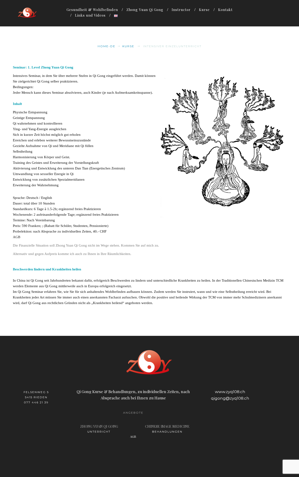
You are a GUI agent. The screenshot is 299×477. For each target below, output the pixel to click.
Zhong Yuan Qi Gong (144, 9)
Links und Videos (90, 15)
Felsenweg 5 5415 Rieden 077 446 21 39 (36, 397)
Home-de (106, 46)
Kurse (204, 9)
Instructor (181, 9)
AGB (16, 237)
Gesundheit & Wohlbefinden (92, 9)
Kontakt (225, 9)
